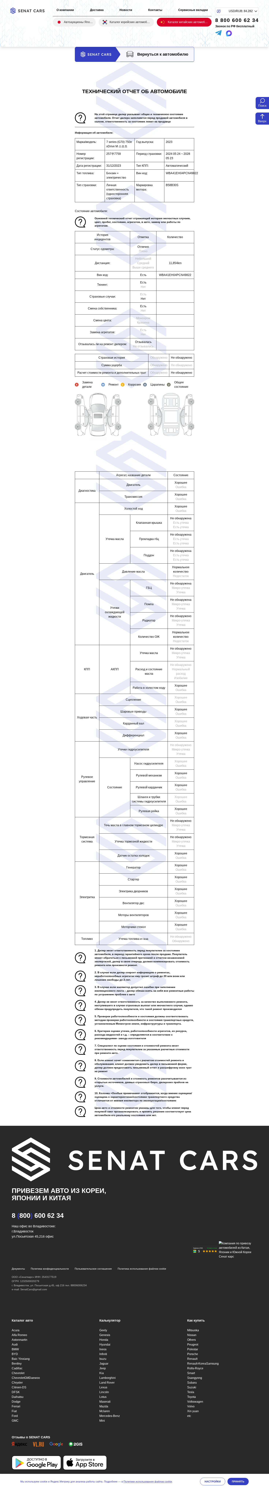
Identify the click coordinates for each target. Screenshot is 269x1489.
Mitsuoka (193, 1330)
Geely (103, 1330)
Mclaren (104, 1411)
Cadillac (17, 1368)
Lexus (103, 1387)
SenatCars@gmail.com (33, 1289)
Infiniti (103, 1354)
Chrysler (17, 1382)
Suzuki (191, 1387)
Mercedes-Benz (109, 1415)
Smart (191, 1373)
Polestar (192, 1349)
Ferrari (16, 1406)
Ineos (103, 1349)
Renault (192, 1358)
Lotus (103, 1396)
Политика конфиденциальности (50, 1268)
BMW (15, 1349)
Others (191, 1339)
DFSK (16, 1392)
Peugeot (192, 1344)
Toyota (191, 1396)
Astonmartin (19, 1339)
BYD (15, 1354)
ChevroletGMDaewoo (26, 1377)
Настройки (213, 1481)
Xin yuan (193, 1411)
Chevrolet (18, 1373)
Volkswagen (195, 1401)
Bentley (17, 1363)
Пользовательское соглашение (93, 1268)
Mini (102, 1420)
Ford (15, 1415)
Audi (15, 1344)
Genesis (104, 1335)
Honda (103, 1339)
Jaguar (103, 1363)
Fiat (14, 1411)
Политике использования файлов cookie (148, 1481)
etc (189, 1415)
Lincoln (104, 1392)
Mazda (103, 1406)
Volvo (191, 1406)
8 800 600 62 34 (38, 1215)
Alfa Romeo (19, 1335)
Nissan (191, 1335)
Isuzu (102, 1358)
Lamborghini (107, 1377)
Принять (238, 1481)
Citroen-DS (19, 1387)
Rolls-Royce (195, 1368)
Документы (18, 1268)
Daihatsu (17, 1396)
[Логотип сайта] (29, 10)
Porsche (192, 1354)
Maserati (105, 1401)
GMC (15, 1420)
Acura (15, 1330)
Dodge (16, 1401)
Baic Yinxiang (21, 1358)
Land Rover (107, 1382)
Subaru (192, 1382)
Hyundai (104, 1344)
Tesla (190, 1392)
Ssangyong (194, 1377)
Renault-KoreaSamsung (203, 1363)
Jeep (102, 1368)
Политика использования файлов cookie (142, 1268)
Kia (101, 1373)
